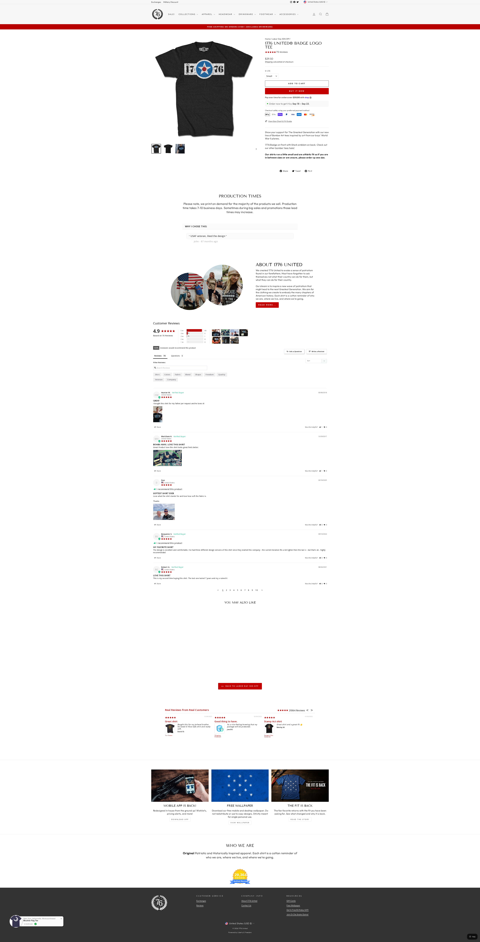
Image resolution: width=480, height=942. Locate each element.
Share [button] (158, 427)
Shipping (269, 62)
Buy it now (297, 91)
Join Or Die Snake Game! (297, 914)
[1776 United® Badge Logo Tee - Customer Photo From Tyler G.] (216, 340)
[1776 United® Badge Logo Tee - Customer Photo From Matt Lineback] (243, 332)
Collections (187, 14)
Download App (180, 819)
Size (268, 71)
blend (187, 374)
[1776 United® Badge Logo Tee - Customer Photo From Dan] (234, 332)
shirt (157, 374)
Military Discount (170, 2)
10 (256, 590)
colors (167, 374)
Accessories (288, 14)
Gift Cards (291, 901)
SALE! (171, 14)
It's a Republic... (273, 721)
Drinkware (246, 14)
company (171, 379)
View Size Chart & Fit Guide (280, 121)
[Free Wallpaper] (240, 785)
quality (221, 374)
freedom (210, 374)
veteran (158, 379)
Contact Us (246, 905)
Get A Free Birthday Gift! (297, 910)
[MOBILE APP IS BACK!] (180, 785)
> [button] (262, 590)
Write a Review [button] (318, 351)
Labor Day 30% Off (280, 39)
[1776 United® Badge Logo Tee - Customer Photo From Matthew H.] (225, 332)
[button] (320, 427)
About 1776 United (249, 901)
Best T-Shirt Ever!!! (225, 721)
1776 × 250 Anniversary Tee (218, 737)
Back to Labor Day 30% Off (242, 686)
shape (198, 374)
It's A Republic (269, 735)
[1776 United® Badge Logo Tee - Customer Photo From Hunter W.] (216, 332)
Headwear (226, 14)
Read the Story (300, 819)
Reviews (200, 905)
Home (267, 39)
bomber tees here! (285, 148)
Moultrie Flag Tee (30, 920)
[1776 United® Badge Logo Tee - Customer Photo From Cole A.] (225, 340)
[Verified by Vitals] (35, 924)
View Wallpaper (240, 823)
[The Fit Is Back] (300, 785)
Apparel (207, 14)
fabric (178, 374)
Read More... (267, 305)
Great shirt (171, 721)
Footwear (267, 14)
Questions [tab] (175, 356)
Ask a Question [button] (295, 351)
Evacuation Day (168, 736)
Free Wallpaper (293, 905)
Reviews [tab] (158, 356)
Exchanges (156, 2)
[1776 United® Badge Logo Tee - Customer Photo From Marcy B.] (234, 340)
